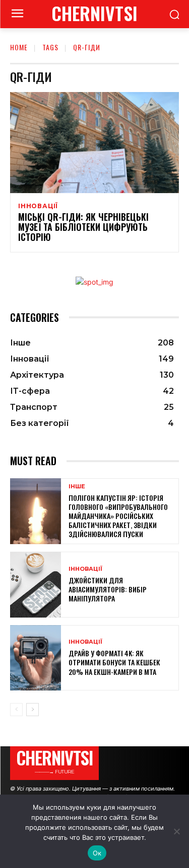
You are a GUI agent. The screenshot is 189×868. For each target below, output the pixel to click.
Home (19, 47)
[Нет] (176, 831)
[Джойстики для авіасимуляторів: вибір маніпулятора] (35, 585)
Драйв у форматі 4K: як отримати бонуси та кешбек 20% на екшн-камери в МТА (114, 662)
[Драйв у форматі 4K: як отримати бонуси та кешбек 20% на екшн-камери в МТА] (35, 658)
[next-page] (32, 709)
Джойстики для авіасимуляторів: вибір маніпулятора (108, 589)
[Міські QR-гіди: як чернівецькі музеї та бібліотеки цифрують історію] (94, 142)
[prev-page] (16, 709)
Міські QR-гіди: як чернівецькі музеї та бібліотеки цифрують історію (83, 226)
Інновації (38, 206)
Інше (77, 486)
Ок (97, 853)
